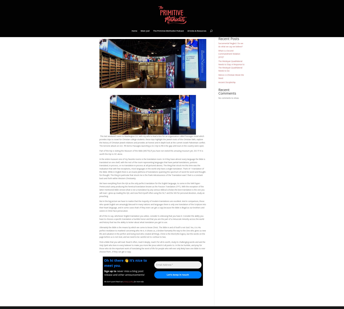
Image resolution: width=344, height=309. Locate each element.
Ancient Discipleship (227, 82)
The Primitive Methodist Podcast (168, 31)
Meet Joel (145, 31)
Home (134, 31)
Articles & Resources (196, 31)
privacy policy (128, 281)
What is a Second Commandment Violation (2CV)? (229, 53)
